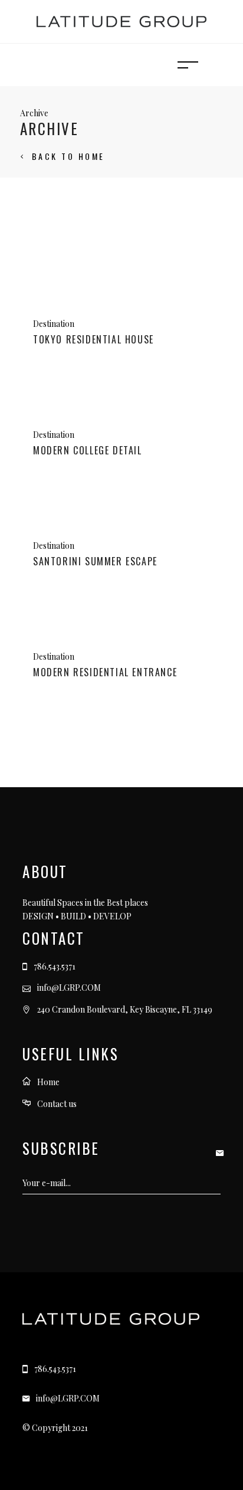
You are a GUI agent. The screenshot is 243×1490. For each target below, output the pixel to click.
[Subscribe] (222, 1152)
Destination (53, 323)
